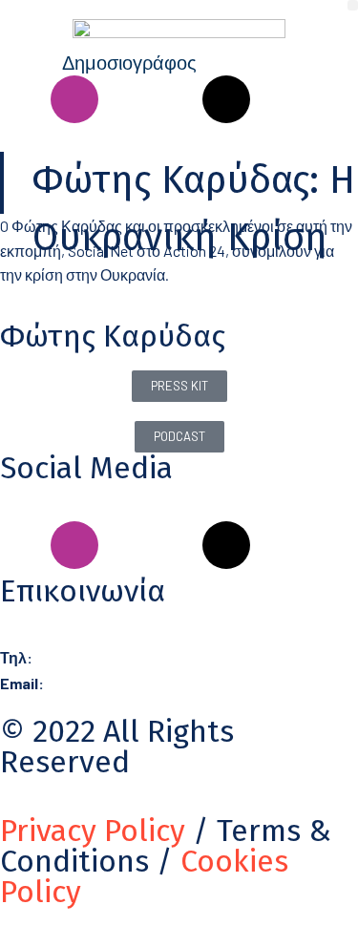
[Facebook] (24, 99)
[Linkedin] (125, 99)
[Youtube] (176, 99)
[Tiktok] (226, 99)
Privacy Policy (92, 830)
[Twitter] (277, 99)
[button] (352, 5)
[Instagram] (74, 99)
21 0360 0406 (77, 657)
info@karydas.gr (98, 683)
